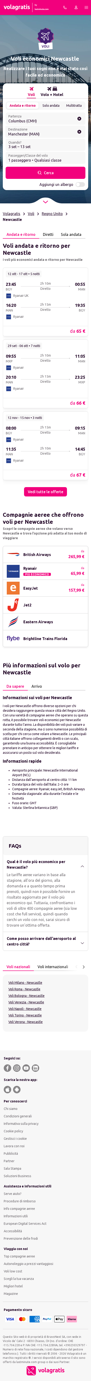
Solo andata (51, 105)
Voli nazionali (18, 967)
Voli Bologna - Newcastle (26, 996)
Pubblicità (11, 1153)
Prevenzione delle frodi (21, 1238)
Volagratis (11, 214)
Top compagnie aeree (19, 1256)
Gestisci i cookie (15, 1138)
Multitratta (74, 105)
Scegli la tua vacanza (19, 1279)
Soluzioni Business (17, 1176)
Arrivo (37, 686)
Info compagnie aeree (19, 1209)
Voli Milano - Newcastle (25, 982)
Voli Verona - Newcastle (25, 1022)
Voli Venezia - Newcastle (26, 1002)
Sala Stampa (12, 1168)
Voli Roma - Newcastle (24, 989)
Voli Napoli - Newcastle (25, 1009)
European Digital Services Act (25, 1223)
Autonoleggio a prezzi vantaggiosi (28, 1264)
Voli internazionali (53, 967)
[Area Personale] (76, 7)
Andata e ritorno (23, 105)
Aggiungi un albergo (56, 184)
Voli (31, 214)
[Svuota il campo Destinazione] (79, 132)
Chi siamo (11, 1109)
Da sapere (15, 686)
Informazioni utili (16, 1216)
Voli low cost (13, 1271)
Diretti (48, 234)
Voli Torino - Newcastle (25, 1015)
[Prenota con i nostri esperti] (64, 7)
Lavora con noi (14, 1146)
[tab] (31, 91)
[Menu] (86, 7)
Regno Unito (52, 214)
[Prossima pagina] (83, 967)
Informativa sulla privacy (21, 1124)
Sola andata (71, 234)
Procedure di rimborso (20, 1201)
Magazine (11, 1294)
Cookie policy (13, 1131)
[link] (45, 302)
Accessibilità (13, 1231)
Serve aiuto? (12, 1194)
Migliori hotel (13, 1286)
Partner (9, 1161)
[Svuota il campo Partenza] (79, 118)
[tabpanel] (45, 367)
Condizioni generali (18, 1116)
